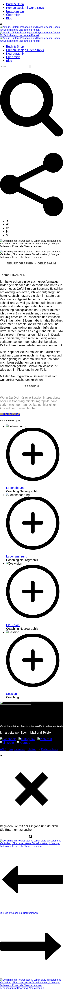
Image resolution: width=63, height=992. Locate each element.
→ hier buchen (10, 414)
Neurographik (15, 11)
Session (11, 693)
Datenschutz (49, 749)
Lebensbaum (15, 487)
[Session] (34, 690)
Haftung (33, 749)
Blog (9, 18)
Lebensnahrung (16, 556)
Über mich (13, 14)
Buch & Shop (15, 4)
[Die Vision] (34, 621)
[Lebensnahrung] (34, 553)
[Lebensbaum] (34, 484)
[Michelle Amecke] (31, 35)
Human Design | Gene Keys (25, 7)
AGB (3, 749)
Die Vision (13, 625)
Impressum (17, 749)
